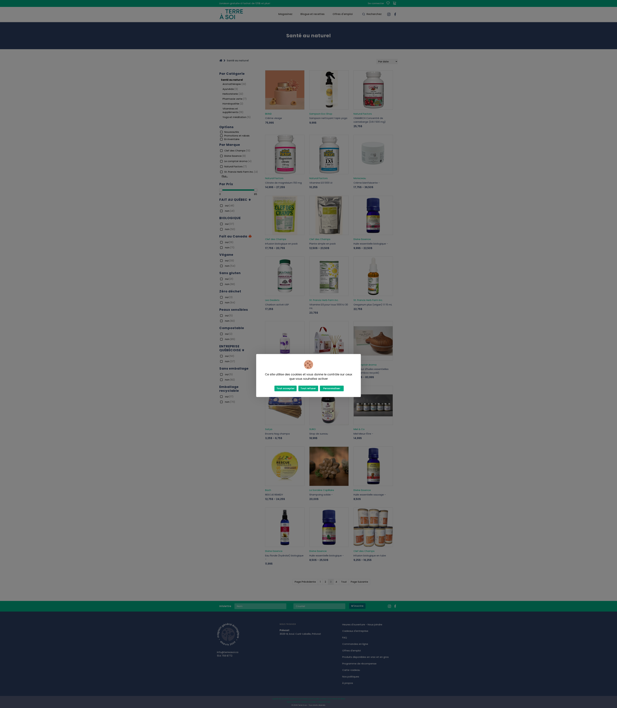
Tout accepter (286, 388)
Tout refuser (308, 388)
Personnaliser (331, 388)
